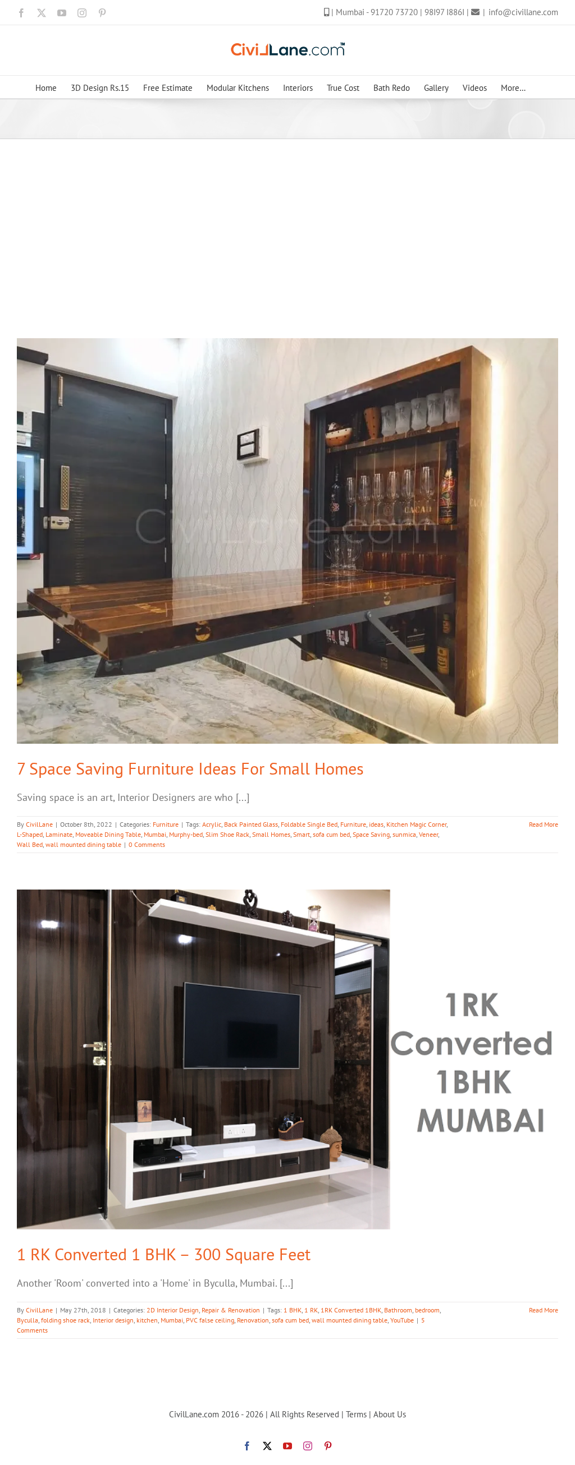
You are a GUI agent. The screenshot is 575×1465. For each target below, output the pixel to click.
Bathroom (398, 1310)
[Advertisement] (287, 223)
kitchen (147, 1320)
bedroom (427, 1310)
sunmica (404, 834)
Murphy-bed (186, 834)
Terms (356, 1414)
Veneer (428, 834)
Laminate (58, 834)
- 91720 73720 (393, 12)
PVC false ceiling (210, 1320)
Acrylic (211, 824)
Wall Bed (30, 844)
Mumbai (155, 834)
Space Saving (371, 834)
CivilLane (39, 824)
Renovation (253, 1320)
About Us (389, 1414)
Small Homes (271, 834)
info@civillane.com (523, 12)
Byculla (27, 1320)
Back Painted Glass (251, 824)
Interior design (113, 1320)
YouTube (402, 1320)
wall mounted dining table (83, 844)
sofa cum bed (331, 834)
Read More (543, 824)
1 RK (311, 1310)
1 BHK (293, 1310)
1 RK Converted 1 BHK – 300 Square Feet (164, 1254)
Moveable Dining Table (108, 834)
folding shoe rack (65, 1320)
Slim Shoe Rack (227, 834)
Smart (301, 834)
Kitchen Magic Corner (416, 824)
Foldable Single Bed (309, 824)
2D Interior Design (173, 1310)
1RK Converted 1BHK (351, 1310)
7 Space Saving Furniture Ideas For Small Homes (190, 768)
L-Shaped (30, 834)
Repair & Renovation (231, 1310)
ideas (376, 824)
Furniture (166, 824)
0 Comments (147, 844)
